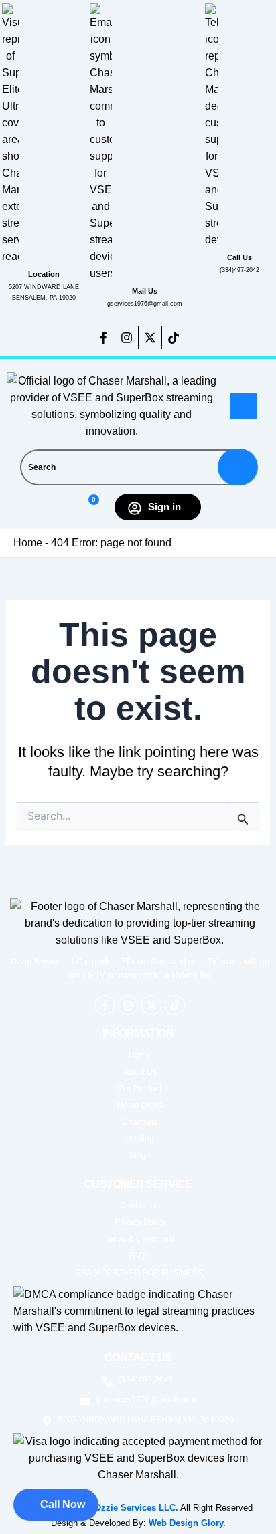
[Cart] (88, 507)
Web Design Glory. (187, 1523)
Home (27, 542)
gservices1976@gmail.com (144, 303)
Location (44, 274)
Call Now (62, 1504)
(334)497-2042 (239, 270)
